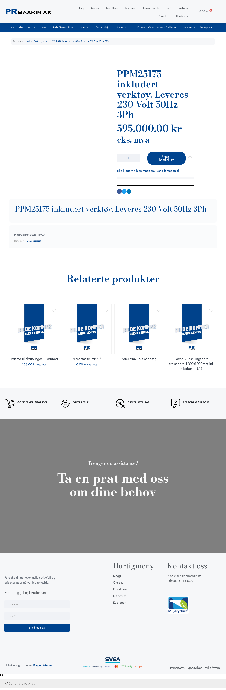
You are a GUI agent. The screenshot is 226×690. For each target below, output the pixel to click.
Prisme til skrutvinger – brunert (34, 358)
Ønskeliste (164, 16)
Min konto (183, 8)
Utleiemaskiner (189, 27)
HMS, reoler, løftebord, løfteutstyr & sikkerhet (155, 27)
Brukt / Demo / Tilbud (63, 27)
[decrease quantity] (121, 158)
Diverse (43, 27)
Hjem (30, 41)
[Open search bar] (2, 675)
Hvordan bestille (150, 8)
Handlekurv (182, 16)
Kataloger (130, 8)
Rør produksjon (103, 27)
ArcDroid (31, 27)
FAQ (168, 8)
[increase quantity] (136, 158)
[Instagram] (179, 589)
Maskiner (85, 27)
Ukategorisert (42, 41)
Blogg (81, 8)
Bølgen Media (42, 665)
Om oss (95, 8)
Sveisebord (122, 27)
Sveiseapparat (206, 27)
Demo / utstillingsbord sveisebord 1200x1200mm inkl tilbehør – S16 (192, 363)
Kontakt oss (112, 8)
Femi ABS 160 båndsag (139, 358)
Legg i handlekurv (166, 158)
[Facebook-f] (170, 589)
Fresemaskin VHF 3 (86, 358)
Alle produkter (17, 27)
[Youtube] (187, 589)
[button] (119, 191)
